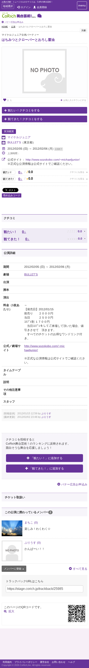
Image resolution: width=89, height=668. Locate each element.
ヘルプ (71, 662)
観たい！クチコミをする (24, 110)
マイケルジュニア (19, 137)
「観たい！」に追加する (47, 458)
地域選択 (8, 7)
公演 (13, 26)
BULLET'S (14, 142)
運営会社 (44, 662)
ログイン (26, 7)
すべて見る (80, 568)
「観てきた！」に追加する (46, 468)
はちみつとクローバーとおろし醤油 (28, 39)
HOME (5, 26)
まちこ (31, 522)
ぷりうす (46, 413)
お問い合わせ (58, 662)
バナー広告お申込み (14, 22)
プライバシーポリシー (25, 662)
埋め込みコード (11, 195)
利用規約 (7, 662)
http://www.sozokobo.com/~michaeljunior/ (53, 159)
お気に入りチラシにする (74, 100)
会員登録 (42, 7)
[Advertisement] (44, 645)
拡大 (11, 611)
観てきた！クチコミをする (25, 119)
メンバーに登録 (12, 568)
